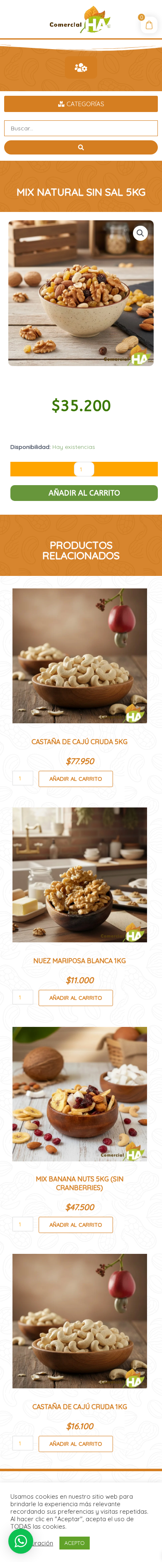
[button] (140, 233)
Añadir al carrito (84, 493)
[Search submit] (81, 147)
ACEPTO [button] (74, 1543)
